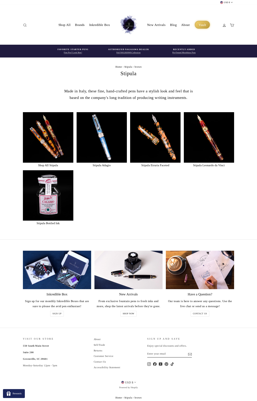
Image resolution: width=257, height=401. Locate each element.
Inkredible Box (99, 25)
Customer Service (103, 356)
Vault (202, 25)
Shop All (64, 25)
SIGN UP (57, 314)
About (185, 25)
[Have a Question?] (200, 270)
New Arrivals (156, 25)
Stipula (128, 66)
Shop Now (128, 314)
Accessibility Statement (107, 367)
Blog (173, 25)
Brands (80, 25)
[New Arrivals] (128, 270)
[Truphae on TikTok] (172, 364)
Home (118, 66)
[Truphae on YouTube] (160, 364)
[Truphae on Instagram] (149, 364)
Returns (98, 350)
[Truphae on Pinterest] (166, 364)
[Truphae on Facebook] (155, 364)
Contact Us (200, 314)
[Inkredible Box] (57, 270)
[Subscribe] (190, 354)
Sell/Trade (99, 345)
